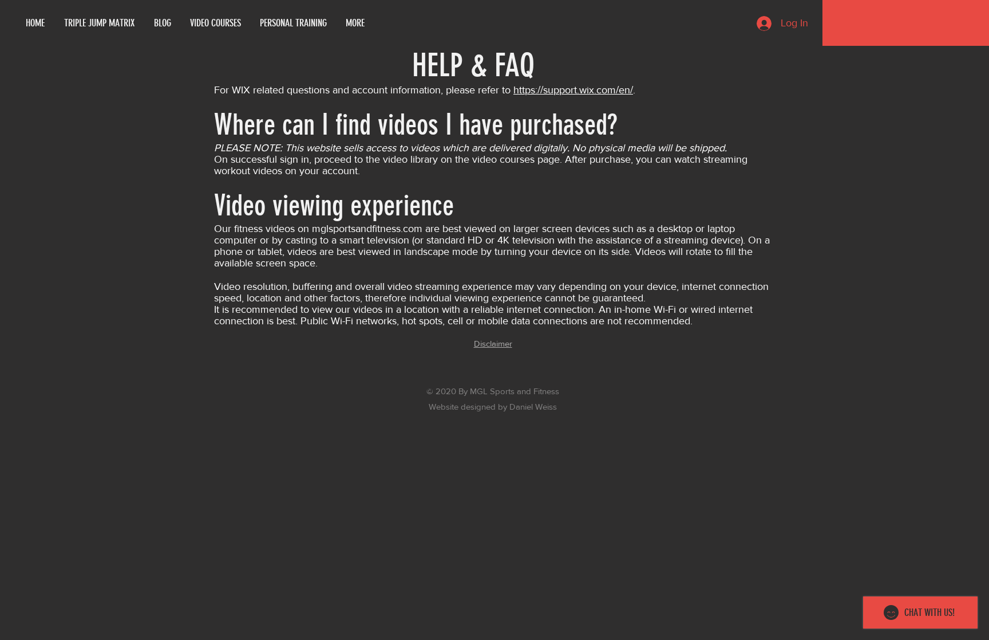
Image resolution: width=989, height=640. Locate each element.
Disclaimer (493, 343)
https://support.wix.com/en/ (573, 90)
